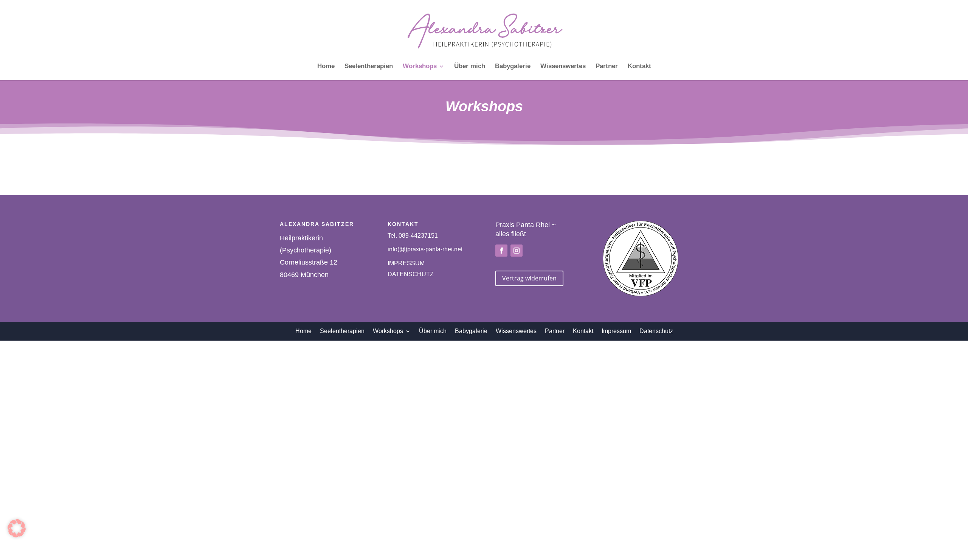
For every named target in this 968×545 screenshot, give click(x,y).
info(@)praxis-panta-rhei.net (425, 249)
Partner (607, 67)
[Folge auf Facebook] (501, 250)
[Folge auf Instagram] (516, 250)
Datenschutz (656, 331)
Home (326, 67)
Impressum (616, 331)
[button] (16, 528)
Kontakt (639, 67)
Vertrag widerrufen (529, 278)
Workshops (420, 67)
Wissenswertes (563, 67)
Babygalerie (513, 67)
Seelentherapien (368, 67)
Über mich (469, 67)
